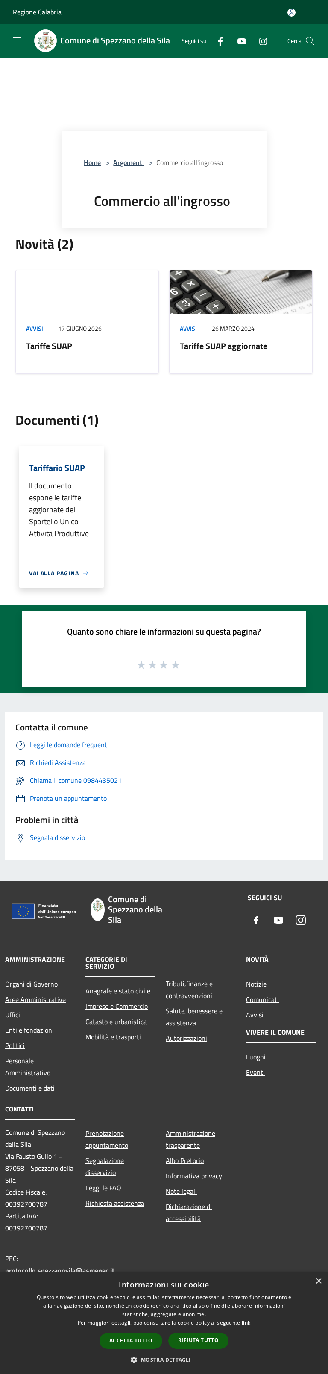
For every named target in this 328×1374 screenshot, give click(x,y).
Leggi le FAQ (103, 1188)
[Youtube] (238, 40)
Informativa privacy (194, 1176)
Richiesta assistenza (114, 1203)
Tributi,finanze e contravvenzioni (189, 990)
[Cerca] (310, 41)
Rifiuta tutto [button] (198, 1340)
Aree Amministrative (35, 999)
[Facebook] (217, 40)
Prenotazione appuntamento (106, 1139)
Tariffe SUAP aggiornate (223, 345)
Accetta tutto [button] (130, 1340)
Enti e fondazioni (29, 1030)
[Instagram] (259, 40)
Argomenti (128, 162)
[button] (163, 1359)
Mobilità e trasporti (113, 1037)
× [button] (318, 1281)
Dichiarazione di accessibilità (189, 1212)
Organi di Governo (31, 984)
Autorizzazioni (186, 1038)
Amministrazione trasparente (190, 1139)
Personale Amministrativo (27, 1067)
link (246, 1322)
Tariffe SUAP (49, 345)
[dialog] (164, 1323)
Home (92, 162)
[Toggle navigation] (17, 40)
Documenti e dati (30, 1088)
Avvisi (34, 328)
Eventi (255, 1072)
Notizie (256, 984)
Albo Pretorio (185, 1160)
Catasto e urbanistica (116, 1021)
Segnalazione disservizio (104, 1166)
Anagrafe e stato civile (117, 991)
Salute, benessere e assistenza (194, 1017)
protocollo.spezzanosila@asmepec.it (59, 1270)
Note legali (181, 1191)
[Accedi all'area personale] (291, 12)
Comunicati (262, 999)
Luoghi (256, 1057)
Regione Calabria (37, 12)
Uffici (12, 1015)
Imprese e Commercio (116, 1006)
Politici (15, 1045)
